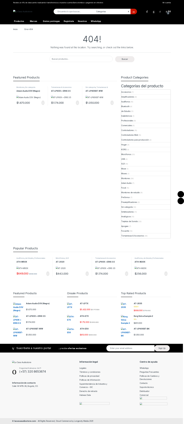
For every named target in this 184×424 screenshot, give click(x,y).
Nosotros (82, 21)
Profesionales (127, 120)
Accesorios (126, 92)
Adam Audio (126, 183)
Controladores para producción (135, 140)
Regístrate (69, 21)
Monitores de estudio (130, 192)
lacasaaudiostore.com (25, 421)
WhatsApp (96, 21)
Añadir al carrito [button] (42, 102)
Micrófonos (126, 154)
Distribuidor (145, 391)
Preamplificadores (129, 202)
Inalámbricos (126, 116)
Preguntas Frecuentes (149, 372)
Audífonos (125, 101)
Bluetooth (125, 106)
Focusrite (125, 231)
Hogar (124, 144)
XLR (123, 164)
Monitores (20, 87)
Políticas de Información (89, 380)
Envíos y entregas (51, 21)
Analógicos (126, 216)
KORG (123, 149)
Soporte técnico (147, 387)
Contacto (144, 383)
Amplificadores (127, 97)
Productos (19, 21)
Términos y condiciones (89, 372)
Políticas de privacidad (89, 376)
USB (123, 159)
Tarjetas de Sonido (129, 221)
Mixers (124, 173)
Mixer (123, 169)
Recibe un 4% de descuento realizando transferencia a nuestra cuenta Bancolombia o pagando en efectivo (58, 2)
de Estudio (126, 111)
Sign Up (162, 348)
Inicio (15, 29)
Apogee (124, 226)
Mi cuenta (167, 2)
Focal (123, 188)
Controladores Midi (129, 135)
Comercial (144, 395)
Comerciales (126, 125)
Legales (82, 368)
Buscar (125, 59)
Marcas (33, 21)
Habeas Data (85, 395)
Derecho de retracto (88, 391)
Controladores (127, 130)
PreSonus (125, 197)
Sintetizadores (127, 212)
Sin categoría (30, 87)
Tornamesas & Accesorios (61, 87)
